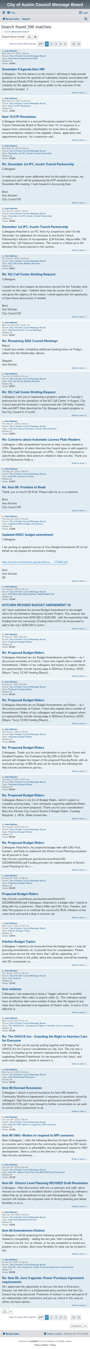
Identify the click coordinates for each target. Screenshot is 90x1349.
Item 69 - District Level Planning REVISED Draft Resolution (36, 1172)
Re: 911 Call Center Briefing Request (28, 274)
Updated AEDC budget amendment (25, 524)
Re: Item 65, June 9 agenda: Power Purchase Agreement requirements (43, 1280)
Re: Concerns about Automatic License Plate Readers (41, 439)
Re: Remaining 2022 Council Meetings (30, 341)
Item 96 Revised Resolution (21, 1077)
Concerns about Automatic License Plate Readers (32, 429)
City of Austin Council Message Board (27, 56)
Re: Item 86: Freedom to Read (23, 487)
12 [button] (73, 44)
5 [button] (65, 44)
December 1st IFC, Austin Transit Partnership (30, 153)
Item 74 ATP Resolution (19, 106)
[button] (40, 43)
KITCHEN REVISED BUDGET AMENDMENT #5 (31, 594)
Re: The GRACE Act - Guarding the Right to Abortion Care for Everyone (44, 1038)
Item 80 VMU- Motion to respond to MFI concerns (32, 1124)
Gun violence (14, 978)
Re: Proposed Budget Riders (23, 652)
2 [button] (51, 44)
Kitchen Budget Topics (19, 931)
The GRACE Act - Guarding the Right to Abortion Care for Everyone (40, 1025)
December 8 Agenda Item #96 (22, 58)
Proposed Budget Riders (20, 642)
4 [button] (60, 44)
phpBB (34, 1341)
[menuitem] (11, 12)
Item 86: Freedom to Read (21, 476)
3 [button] (56, 44)
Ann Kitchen (11, 51)
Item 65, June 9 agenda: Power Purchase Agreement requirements (40, 1267)
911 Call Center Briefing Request (24, 263)
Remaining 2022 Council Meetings (24, 330)
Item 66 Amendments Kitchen (22, 1219)
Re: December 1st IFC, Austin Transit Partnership (38, 164)
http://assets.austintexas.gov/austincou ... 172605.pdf (35, 562)
